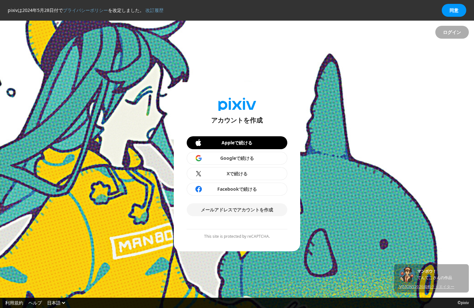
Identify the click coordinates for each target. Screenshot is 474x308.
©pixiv (463, 303)
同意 (454, 10)
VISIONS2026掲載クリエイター (426, 286)
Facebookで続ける (237, 189)
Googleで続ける (237, 158)
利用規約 (14, 303)
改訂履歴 (154, 10)
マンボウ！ (427, 271)
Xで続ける (237, 173)
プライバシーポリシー (85, 10)
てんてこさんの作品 (434, 278)
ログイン (452, 32)
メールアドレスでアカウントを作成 (237, 210)
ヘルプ (35, 303)
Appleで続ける (237, 143)
